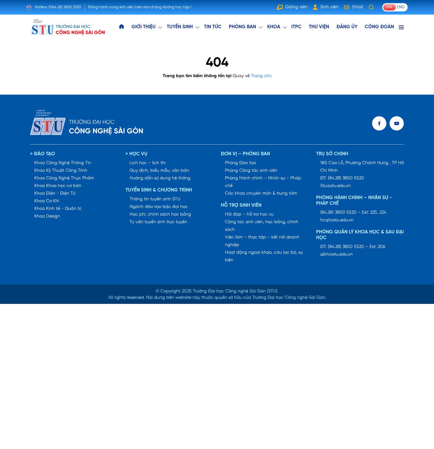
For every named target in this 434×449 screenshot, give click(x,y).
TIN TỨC (212, 27)
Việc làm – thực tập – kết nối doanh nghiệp (262, 241)
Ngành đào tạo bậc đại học (159, 206)
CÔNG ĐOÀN (379, 27)
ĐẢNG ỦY (346, 27)
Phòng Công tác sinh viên (251, 170)
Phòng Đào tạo (240, 163)
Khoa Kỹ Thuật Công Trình (60, 170)
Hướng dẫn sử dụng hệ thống (160, 178)
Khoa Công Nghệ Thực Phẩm (64, 178)
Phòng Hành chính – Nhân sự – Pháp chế (263, 182)
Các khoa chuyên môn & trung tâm (261, 193)
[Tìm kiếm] (371, 7)
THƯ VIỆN (319, 27)
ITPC (296, 27)
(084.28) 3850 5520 (65, 7)
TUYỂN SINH (180, 27)
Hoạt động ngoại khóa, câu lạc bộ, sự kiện (264, 256)
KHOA (273, 27)
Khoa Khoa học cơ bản (57, 186)
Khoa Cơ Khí (46, 201)
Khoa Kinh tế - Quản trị (57, 208)
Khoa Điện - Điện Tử (54, 193)
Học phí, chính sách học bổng (160, 214)
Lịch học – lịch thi (148, 163)
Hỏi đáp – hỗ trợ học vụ (249, 214)
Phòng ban (242, 27)
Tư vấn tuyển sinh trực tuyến (158, 222)
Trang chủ (261, 76)
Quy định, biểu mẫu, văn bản (159, 170)
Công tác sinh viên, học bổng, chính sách (261, 226)
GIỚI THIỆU (144, 27)
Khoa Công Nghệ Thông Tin (62, 163)
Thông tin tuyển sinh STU (155, 199)
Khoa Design (47, 216)
